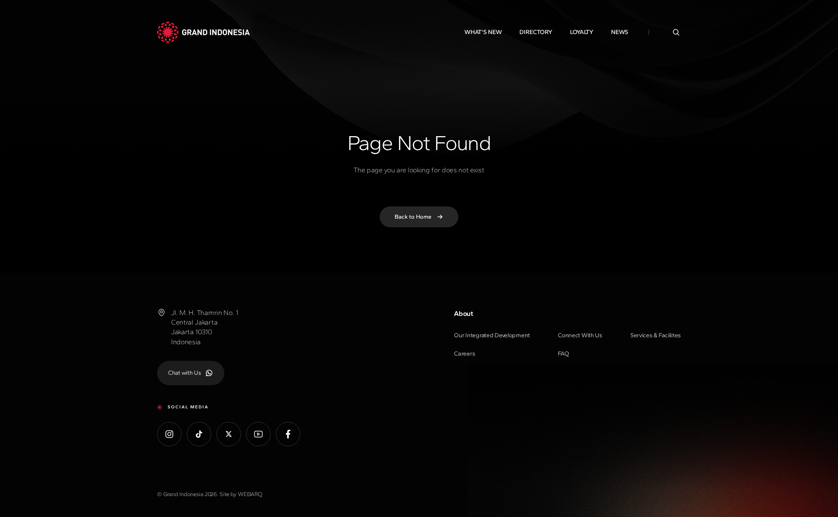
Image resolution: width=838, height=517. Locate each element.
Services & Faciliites (655, 335)
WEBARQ (250, 494)
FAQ (563, 353)
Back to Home (413, 216)
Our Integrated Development (492, 335)
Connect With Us (580, 335)
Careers (464, 353)
